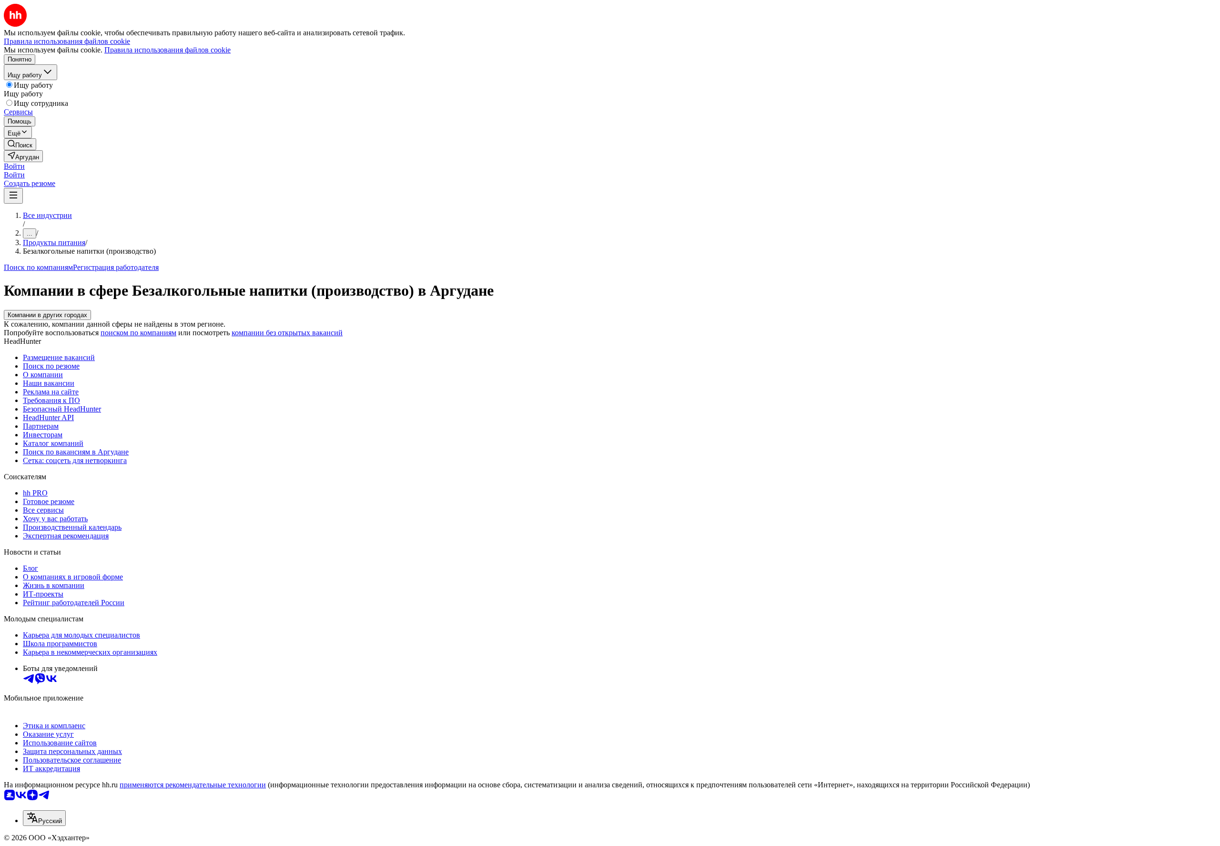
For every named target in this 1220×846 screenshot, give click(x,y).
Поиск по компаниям (38, 267)
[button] (14, 166)
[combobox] (44, 818)
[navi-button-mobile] (13, 196)
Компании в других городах (47, 315)
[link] (20, 144)
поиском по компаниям (138, 333)
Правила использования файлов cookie (167, 50)
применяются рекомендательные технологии (193, 785)
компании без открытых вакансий (287, 333)
